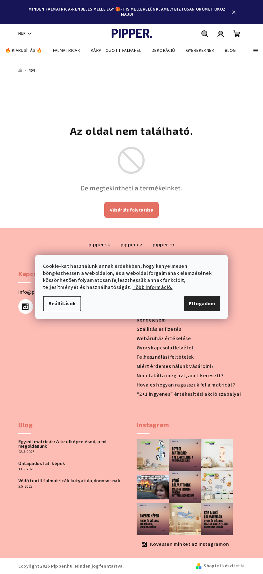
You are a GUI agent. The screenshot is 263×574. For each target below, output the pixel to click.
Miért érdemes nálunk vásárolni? (175, 366)
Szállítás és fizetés (159, 329)
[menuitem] (23, 50)
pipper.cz (132, 244)
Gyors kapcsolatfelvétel (165, 347)
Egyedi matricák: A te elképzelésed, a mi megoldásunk (62, 443)
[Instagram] (25, 306)
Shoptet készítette (224, 566)
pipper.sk (99, 244)
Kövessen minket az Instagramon (189, 544)
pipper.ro (163, 244)
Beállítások (62, 303)
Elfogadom (202, 303)
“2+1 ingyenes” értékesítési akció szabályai (189, 394)
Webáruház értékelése (164, 338)
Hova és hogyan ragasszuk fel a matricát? (186, 384)
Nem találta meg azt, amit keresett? (180, 375)
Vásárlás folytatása (132, 209)
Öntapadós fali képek (41, 463)
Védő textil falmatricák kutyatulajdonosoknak (69, 480)
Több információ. (152, 287)
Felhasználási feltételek (165, 357)
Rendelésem (151, 319)
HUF (22, 33)
